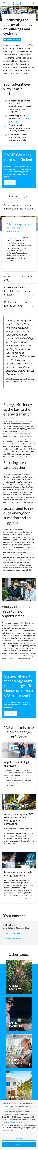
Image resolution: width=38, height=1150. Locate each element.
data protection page (14, 1122)
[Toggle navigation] (4, 3)
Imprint (5, 1133)
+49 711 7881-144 (13, 933)
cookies (7, 1106)
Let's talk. (10, 183)
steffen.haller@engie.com (15, 938)
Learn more (10, 713)
